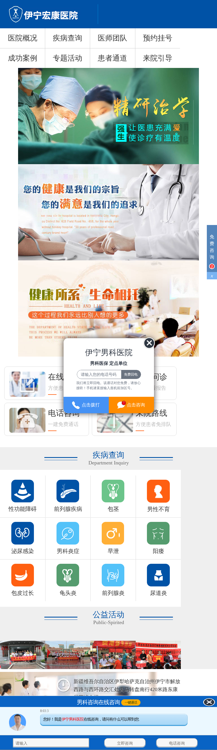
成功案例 (22, 58)
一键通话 (131, 702)
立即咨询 (125, 743)
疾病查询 (67, 38)
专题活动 (67, 58)
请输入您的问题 (29, 743)
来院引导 (157, 58)
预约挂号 (157, 38)
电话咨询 (177, 743)
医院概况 (22, 38)
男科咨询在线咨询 (98, 702)
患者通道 (112, 58)
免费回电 (131, 374)
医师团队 (112, 38)
